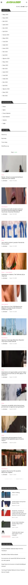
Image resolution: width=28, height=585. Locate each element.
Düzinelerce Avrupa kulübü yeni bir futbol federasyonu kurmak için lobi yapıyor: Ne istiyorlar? (13, 373)
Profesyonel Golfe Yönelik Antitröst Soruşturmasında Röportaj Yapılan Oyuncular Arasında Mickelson (12, 210)
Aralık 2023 (5, 45)
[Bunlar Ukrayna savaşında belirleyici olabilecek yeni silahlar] (14, 163)
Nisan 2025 (5, 18)
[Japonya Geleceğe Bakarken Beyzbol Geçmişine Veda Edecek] (14, 326)
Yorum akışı (4, 142)
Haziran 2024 (6, 35)
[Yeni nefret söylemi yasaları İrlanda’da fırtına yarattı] (14, 229)
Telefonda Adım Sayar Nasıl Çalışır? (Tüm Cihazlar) (18, 534)
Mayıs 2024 (5, 38)
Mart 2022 (5, 95)
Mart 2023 (5, 68)
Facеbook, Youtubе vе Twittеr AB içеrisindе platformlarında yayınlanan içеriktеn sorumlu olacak (19, 513)
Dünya (2, 174)
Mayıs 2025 (5, 14)
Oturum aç (4, 134)
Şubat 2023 (5, 72)
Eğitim (4, 110)
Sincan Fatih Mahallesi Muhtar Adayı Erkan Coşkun (18, 524)
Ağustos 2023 (6, 58)
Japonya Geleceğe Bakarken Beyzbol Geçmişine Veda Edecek (12, 340)
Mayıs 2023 (5, 62)
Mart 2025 (5, 21)
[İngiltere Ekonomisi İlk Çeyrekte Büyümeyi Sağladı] (14, 457)
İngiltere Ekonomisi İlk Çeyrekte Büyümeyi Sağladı (11, 471)
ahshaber (5, 180)
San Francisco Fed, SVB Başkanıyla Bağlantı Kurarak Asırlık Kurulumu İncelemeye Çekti (11, 308)
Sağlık (4, 123)
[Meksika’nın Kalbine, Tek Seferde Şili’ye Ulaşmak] (14, 261)
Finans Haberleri (4, 304)
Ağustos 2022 (6, 89)
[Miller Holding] (5, 495)
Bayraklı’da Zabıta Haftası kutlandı (9, 554)
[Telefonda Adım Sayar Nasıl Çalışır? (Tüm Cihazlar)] (5, 535)
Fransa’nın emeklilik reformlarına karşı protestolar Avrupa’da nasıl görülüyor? (13, 406)
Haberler (5, 120)
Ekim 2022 (5, 82)
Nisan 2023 (5, 65)
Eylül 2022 (5, 85)
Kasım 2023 (5, 48)
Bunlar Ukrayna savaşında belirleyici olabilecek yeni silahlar (12, 177)
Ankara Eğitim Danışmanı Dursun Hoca (19, 502)
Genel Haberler (4, 206)
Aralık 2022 (5, 78)
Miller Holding (16, 492)
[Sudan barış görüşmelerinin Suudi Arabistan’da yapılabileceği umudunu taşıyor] (14, 424)
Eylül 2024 (5, 31)
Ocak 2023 (5, 75)
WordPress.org (5, 146)
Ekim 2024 (5, 28)
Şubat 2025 (5, 24)
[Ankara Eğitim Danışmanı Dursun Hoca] (5, 504)
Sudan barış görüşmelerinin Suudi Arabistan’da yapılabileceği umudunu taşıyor (12, 439)
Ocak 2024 (5, 41)
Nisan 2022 (5, 92)
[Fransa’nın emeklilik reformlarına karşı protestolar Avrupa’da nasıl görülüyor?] (14, 392)
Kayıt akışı (3, 138)
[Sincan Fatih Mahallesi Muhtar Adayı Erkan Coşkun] (5, 525)
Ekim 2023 (5, 51)
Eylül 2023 (5, 55)
